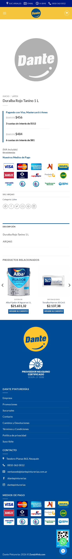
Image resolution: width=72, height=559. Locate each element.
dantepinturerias (16, 484)
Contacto (8, 416)
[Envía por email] (22, 206)
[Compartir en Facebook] (11, 206)
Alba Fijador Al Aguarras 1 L (18, 302)
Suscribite (8, 441)
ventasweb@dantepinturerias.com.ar (27, 471)
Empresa (7, 398)
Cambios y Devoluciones (16, 422)
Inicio (6, 96)
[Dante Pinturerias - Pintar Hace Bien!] (36, 13)
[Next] (69, 292)
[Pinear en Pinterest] (28, 206)
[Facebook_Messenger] (63, 551)
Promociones (10, 404)
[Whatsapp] (63, 542)
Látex (15, 96)
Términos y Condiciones (16, 429)
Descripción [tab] (9, 226)
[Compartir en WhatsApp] (5, 206)
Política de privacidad (14, 435)
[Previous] (3, 292)
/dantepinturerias (16, 478)
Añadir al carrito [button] (18, 311)
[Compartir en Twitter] (17, 206)
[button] (4, 13)
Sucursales (8, 410)
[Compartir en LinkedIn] (34, 206)
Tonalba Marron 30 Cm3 (53, 302)
